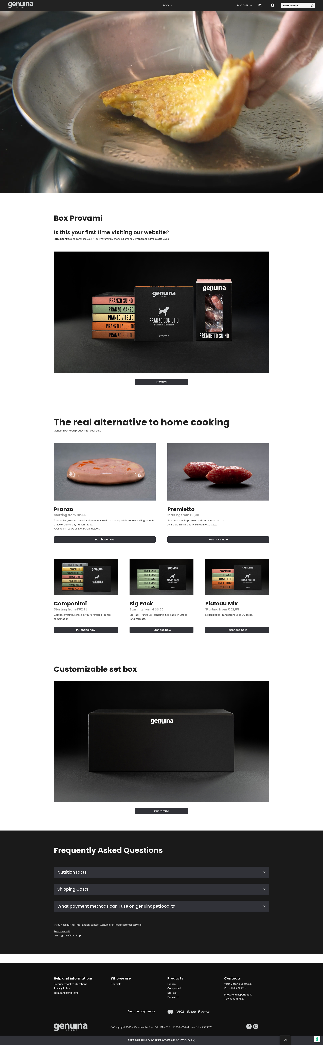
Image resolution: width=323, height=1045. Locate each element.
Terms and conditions (66, 992)
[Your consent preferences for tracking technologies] (317, 1039)
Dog (166, 5)
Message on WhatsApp (67, 935)
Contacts (116, 983)
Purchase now (104, 539)
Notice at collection (140, 1040)
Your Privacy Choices (172, 1040)
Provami (161, 382)
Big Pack (172, 992)
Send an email (62, 931)
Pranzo (171, 983)
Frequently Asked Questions (70, 983)
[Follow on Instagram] (255, 1026)
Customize (161, 811)
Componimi (174, 988)
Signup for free (62, 238)
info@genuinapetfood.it (238, 994)
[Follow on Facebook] (249, 1026)
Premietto (173, 997)
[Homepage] (20, 5)
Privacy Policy (62, 988)
